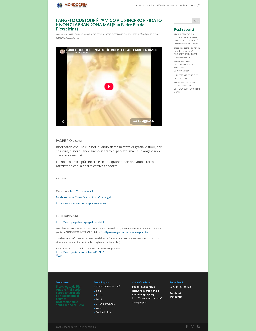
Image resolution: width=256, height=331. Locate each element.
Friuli (149, 5)
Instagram (176, 296)
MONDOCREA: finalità (108, 286)
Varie (182, 5)
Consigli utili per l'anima (83, 34)
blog (193, 5)
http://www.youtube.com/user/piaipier (125, 232)
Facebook (61, 197)
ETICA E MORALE (98, 34)
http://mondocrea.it (81, 191)
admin (60, 34)
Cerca (196, 21)
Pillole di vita (144, 34)
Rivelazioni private (72, 38)
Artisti (138, 5)
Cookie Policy (103, 312)
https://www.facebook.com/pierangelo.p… (92, 197)
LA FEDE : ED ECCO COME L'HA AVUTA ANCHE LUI (122, 34)
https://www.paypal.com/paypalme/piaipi (80, 222)
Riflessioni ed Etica (166, 5)
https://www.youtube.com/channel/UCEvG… (81, 252)
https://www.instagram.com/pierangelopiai (81, 203)
